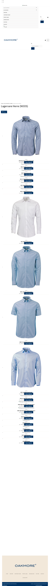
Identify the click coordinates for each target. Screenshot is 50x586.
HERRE (11, 103)
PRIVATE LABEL (25, 573)
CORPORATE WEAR (17, 573)
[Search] (42, 22)
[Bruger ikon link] (47, 17)
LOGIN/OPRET (25, 577)
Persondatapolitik (43, 583)
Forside (2, 103)
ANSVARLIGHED (31, 573)
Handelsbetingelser (39, 585)
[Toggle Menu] (36, 8)
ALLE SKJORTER (7, 103)
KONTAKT (42, 573)
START (7, 573)
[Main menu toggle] (48, 40)
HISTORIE (37, 573)
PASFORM (11, 573)
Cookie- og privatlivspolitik (35, 583)
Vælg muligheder (28, 162)
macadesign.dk (4, 585)
